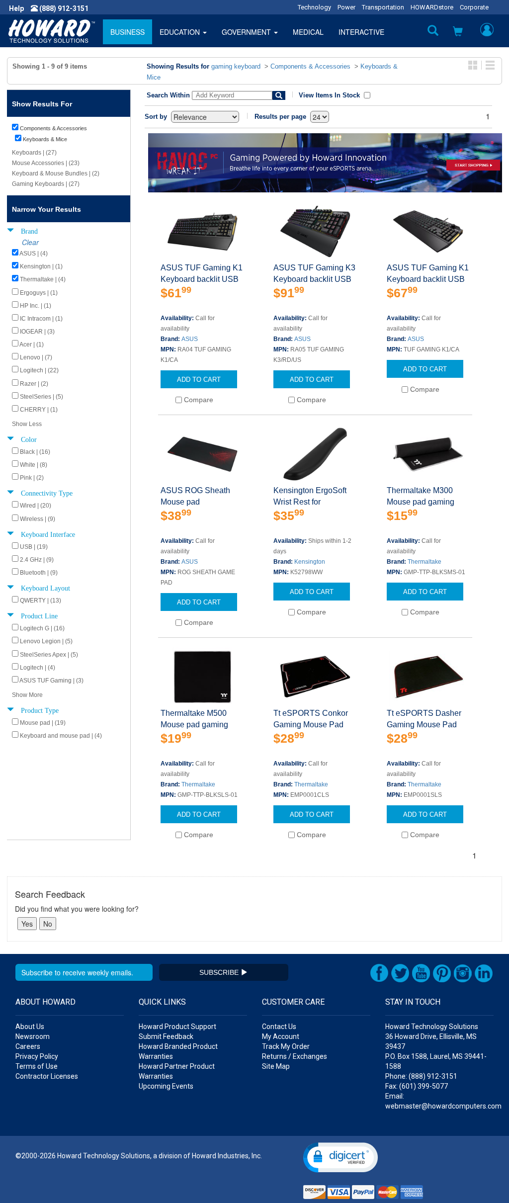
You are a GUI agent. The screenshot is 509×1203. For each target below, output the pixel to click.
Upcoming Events (166, 1086)
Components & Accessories (310, 66)
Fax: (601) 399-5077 (416, 1086)
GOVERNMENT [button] (247, 32)
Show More (27, 694)
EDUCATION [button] (181, 32)
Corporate (474, 7)
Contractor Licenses (46, 1076)
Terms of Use (36, 1066)
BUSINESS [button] (127, 32)
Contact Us (279, 1027)
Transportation (383, 7)
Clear (30, 242)
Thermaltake (424, 561)
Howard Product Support (177, 1027)
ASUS (189, 339)
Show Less (27, 424)
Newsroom (32, 1036)
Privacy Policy (36, 1056)
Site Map (276, 1066)
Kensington (309, 561)
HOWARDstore (432, 7)
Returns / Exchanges (294, 1056)
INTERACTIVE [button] (361, 32)
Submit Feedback (166, 1036)
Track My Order (286, 1046)
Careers (27, 1046)
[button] (457, 32)
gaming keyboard (235, 66)
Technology (314, 7)
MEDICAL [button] (308, 32)
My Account (280, 1036)
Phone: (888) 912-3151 (421, 1076)
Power (346, 7)
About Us (29, 1027)
